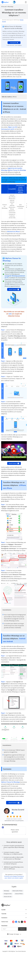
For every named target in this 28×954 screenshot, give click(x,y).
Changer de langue (14, 934)
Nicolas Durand (18, 809)
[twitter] (19, 922)
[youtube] (13, 922)
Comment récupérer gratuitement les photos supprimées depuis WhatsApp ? (14, 847)
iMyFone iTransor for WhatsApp (10, 782)
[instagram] (25, 922)
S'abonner (22, 929)
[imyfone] (5, 2)
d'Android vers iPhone (13, 231)
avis (10, 314)
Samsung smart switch (8, 129)
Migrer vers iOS (12, 127)
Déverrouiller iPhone (17, 890)
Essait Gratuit (13, 289)
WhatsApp (10, 6)
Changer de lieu (8, 893)
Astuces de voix (7, 896)
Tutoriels (3, 913)
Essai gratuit (13, 42)
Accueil (4, 6)
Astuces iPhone (19, 893)
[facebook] (16, 922)
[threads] (22, 922)
